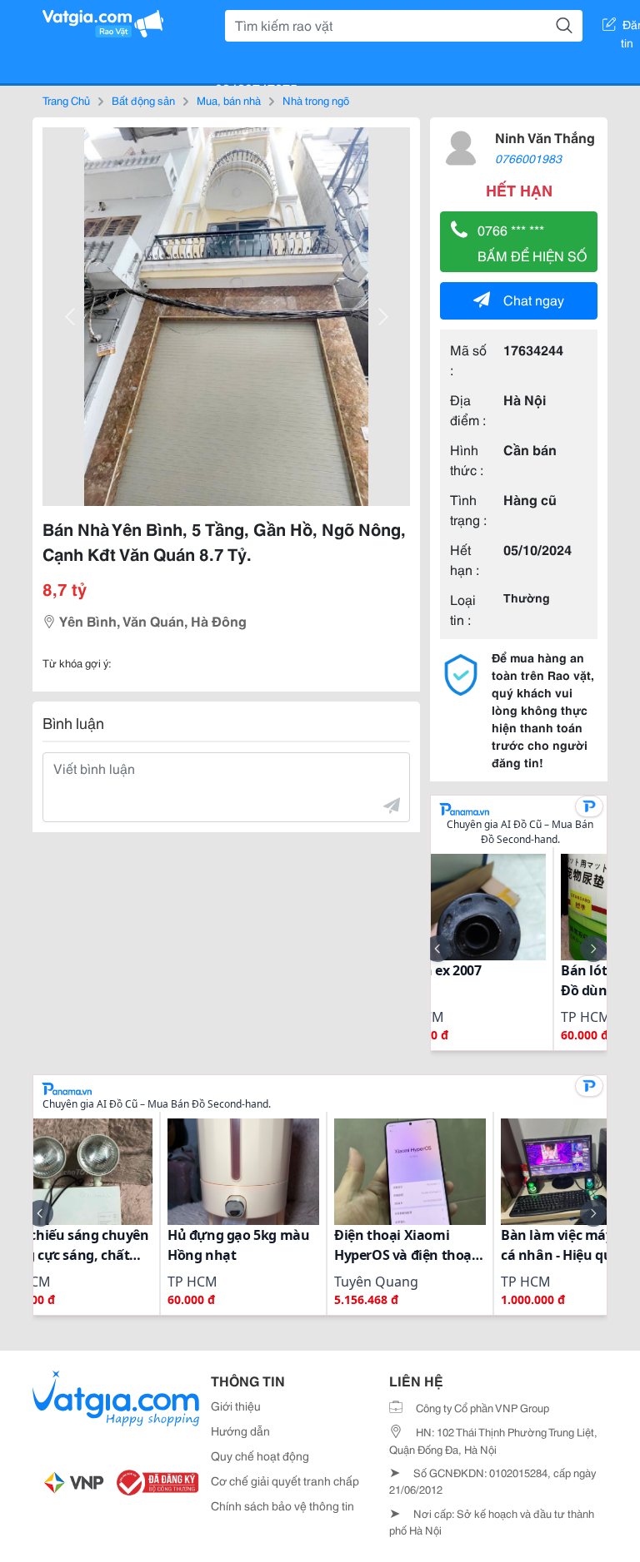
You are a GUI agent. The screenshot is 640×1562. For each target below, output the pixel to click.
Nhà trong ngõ (315, 99)
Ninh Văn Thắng (545, 136)
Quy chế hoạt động (260, 1455)
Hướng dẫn (240, 1430)
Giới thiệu (236, 1405)
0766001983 (528, 158)
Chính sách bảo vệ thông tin (282, 1505)
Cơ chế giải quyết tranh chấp (285, 1480)
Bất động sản (143, 99)
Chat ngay (533, 299)
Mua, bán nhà (229, 99)
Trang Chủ (66, 99)
